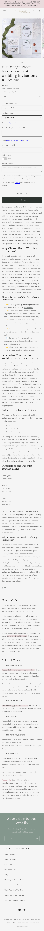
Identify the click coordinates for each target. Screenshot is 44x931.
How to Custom (10, 859)
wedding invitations (21, 207)
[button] (4, 11)
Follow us (12, 347)
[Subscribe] (36, 838)
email (18, 730)
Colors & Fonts (10, 864)
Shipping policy (34, 922)
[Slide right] (26, 62)
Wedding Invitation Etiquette (15, 900)
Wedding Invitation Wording (15, 880)
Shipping (4, 88)
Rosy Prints (28, 308)
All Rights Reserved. (23, 919)
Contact (12, 338)
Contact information (23, 926)
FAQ (6, 875)
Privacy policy (11, 922)
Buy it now (22, 200)
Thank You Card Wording (14, 890)
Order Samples (10, 870)
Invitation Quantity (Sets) (10, 92)
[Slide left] (17, 62)
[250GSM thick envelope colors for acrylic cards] (15, 721)
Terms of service (23, 922)
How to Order (10, 854)
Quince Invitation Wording (14, 895)
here (13, 670)
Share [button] (6, 588)
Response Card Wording (13, 885)
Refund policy (35, 919)
